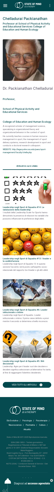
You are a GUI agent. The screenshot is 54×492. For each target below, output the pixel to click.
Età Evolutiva (12, 420)
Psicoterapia (41, 420)
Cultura (42, 425)
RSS (34, 466)
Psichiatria (30, 425)
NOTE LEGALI (11, 464)
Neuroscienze (15, 425)
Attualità (27, 429)
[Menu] (5, 5)
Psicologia (27, 420)
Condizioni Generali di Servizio (30, 464)
